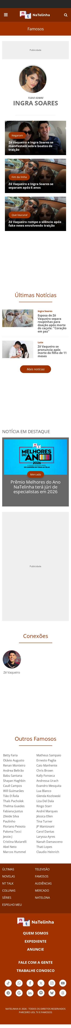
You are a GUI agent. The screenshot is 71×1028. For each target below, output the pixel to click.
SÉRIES (6, 898)
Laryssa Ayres (45, 837)
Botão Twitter (41, 986)
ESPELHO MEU (12, 905)
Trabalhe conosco (36, 970)
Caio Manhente (46, 765)
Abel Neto (10, 847)
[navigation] (6, 14)
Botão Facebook (30, 986)
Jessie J (7, 837)
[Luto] (17, 349)
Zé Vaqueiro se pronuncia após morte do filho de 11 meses (52, 351)
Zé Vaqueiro (11, 672)
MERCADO (42, 891)
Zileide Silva (11, 816)
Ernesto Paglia (46, 760)
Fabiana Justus (13, 811)
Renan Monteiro (14, 765)
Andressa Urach (47, 781)
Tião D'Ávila (11, 796)
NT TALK (7, 883)
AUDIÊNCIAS (43, 883)
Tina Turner (44, 821)
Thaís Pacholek (13, 801)
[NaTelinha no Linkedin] (30, 993)
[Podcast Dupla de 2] (41, 993)
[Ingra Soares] (17, 318)
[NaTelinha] (35, 14)
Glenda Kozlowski (48, 796)
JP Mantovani (45, 826)
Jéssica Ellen (44, 816)
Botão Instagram (51, 986)
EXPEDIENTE (35, 941)
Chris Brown (44, 770)
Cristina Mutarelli (15, 842)
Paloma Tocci (12, 832)
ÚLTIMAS (8, 869)
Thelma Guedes (14, 806)
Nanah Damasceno (49, 842)
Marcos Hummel (14, 852)
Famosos (35, 28)
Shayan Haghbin (14, 781)
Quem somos (35, 933)
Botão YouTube (62, 986)
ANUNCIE (35, 949)
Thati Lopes (44, 847)
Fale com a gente (35, 962)
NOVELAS (8, 876)
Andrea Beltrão (13, 770)
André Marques (47, 811)
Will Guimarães (13, 791)
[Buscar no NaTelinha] (65, 14)
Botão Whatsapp (19, 986)
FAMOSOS (41, 876)
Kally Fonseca (45, 776)
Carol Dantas (45, 832)
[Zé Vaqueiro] (12, 659)
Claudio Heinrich (47, 852)
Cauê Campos (12, 786)
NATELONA (42, 898)
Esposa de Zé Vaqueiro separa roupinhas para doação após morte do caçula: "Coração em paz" (52, 323)
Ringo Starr (44, 806)
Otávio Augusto (13, 760)
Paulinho (9, 821)
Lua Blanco (43, 791)
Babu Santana (12, 776)
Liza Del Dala (45, 801)
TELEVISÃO (42, 869)
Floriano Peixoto (14, 826)
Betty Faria (10, 755)
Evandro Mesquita (48, 786)
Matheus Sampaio (48, 755)
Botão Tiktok (8, 986)
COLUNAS (8, 891)
